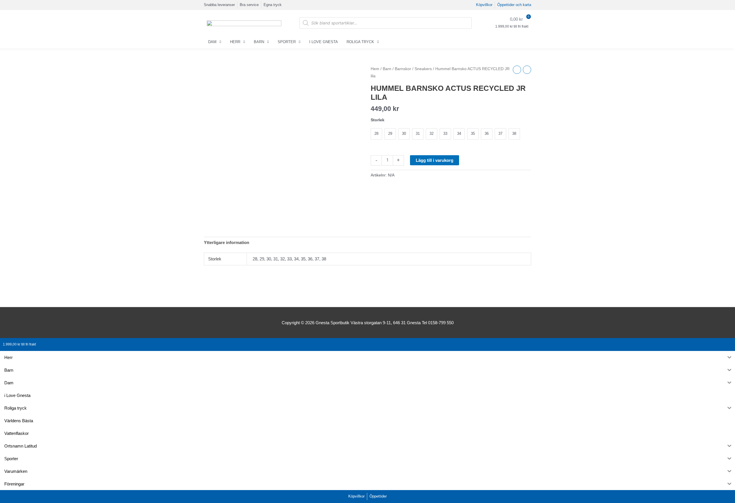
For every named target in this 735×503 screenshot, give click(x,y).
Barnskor (403, 69)
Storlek (377, 120)
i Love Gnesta (323, 42)
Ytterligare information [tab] (226, 242)
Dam (212, 42)
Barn (259, 42)
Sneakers (423, 69)
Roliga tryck (360, 42)
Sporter (287, 42)
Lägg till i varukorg (434, 160)
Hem (375, 69)
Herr (235, 42)
